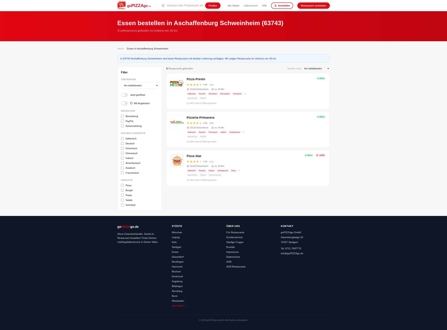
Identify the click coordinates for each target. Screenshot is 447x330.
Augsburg (177, 281)
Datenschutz (233, 256)
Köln (174, 242)
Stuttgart (176, 247)
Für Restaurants (235, 232)
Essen (175, 252)
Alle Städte (233, 5)
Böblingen (177, 286)
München (177, 232)
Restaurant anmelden (313, 5)
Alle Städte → (179, 305)
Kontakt (230, 247)
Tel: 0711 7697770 (291, 248)
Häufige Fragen (235, 242)
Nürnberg (177, 291)
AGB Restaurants (236, 266)
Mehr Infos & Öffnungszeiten (203, 103)
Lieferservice (251, 5)
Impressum (232, 252)
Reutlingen (178, 261)
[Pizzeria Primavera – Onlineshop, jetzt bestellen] (247, 130)
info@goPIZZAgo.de (292, 253)
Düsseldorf (178, 256)
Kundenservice (234, 237)
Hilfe (264, 5)
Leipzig (176, 237)
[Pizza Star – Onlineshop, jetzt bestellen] (247, 168)
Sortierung (128, 79)
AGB (228, 261)
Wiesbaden (178, 300)
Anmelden (284, 5)
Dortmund (177, 276)
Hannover (177, 266)
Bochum (176, 271)
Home (120, 48)
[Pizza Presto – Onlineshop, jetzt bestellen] (247, 91)
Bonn (175, 296)
